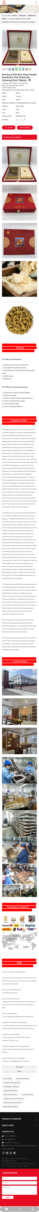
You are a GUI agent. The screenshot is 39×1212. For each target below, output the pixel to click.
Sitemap (26, 1166)
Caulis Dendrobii (27, 1094)
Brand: (4, 96)
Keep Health (7, 1078)
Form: (4, 109)
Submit (8, 1197)
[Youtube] (10, 1152)
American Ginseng (22, 1078)
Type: (4, 100)
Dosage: (5, 106)
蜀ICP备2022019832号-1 (10, 1161)
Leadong (20, 1166)
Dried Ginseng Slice (10, 1094)
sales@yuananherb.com (12, 1142)
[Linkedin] (7, 1152)
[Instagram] (14, 1152)
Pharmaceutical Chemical (12, 1103)
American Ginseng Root (11, 1083)
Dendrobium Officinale (11, 1087)
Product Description (12, 137)
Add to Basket (25, 127)
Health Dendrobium (10, 1090)
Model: (4, 93)
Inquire (10, 127)
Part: (3, 113)
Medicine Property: (8, 103)
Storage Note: (7, 116)
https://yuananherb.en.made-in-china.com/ (15, 1158)
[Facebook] (3, 1152)
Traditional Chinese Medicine (13, 1099)
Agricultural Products (10, 1106)
